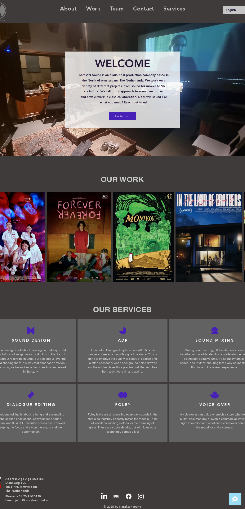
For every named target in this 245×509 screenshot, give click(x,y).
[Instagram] (141, 496)
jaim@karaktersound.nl (31, 500)
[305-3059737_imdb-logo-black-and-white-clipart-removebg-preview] (116, 496)
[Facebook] (128, 496)
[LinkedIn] (104, 496)
